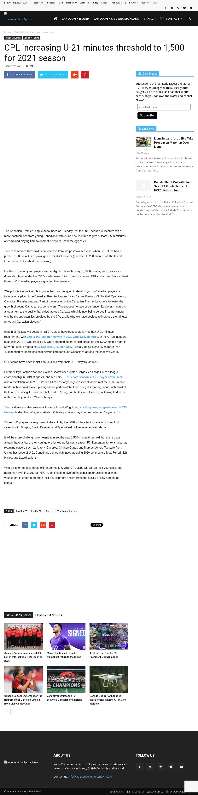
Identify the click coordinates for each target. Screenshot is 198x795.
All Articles (118, 791)
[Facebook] (165, 8)
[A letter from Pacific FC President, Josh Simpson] (109, 636)
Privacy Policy (136, 791)
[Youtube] (191, 8)
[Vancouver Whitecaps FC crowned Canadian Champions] (66, 679)
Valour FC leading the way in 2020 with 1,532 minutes (62, 336)
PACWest (133, 2)
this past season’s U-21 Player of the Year (94, 377)
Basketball (39, 2)
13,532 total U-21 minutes (54, 346)
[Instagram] (172, 8)
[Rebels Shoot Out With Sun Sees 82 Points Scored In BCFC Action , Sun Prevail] (143, 185)
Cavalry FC (21, 511)
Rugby (95, 2)
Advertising (156, 791)
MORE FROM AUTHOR (48, 615)
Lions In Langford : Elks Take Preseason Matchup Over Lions (173, 142)
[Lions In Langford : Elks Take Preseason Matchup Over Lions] (143, 142)
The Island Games (67, 511)
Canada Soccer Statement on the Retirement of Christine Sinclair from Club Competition (23, 699)
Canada (149, 18)
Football (51, 2)
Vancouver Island (75, 18)
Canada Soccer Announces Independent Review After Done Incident (108, 699)
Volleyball (117, 2)
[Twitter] (184, 8)
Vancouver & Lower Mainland (116, 18)
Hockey (70, 2)
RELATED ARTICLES (19, 615)
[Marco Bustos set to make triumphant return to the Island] (66, 636)
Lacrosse (84, 2)
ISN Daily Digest (177, 791)
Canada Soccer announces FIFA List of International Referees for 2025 (23, 657)
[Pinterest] (178, 8)
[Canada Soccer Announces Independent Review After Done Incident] (109, 679)
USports (145, 2)
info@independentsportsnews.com (90, 776)
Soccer (104, 2)
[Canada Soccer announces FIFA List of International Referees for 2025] (23, 636)
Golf (61, 2)
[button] (189, 18)
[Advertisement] (66, 218)
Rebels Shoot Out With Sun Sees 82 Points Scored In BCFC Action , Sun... (172, 186)
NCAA (155, 2)
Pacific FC (36, 511)
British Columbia (13, 37)
